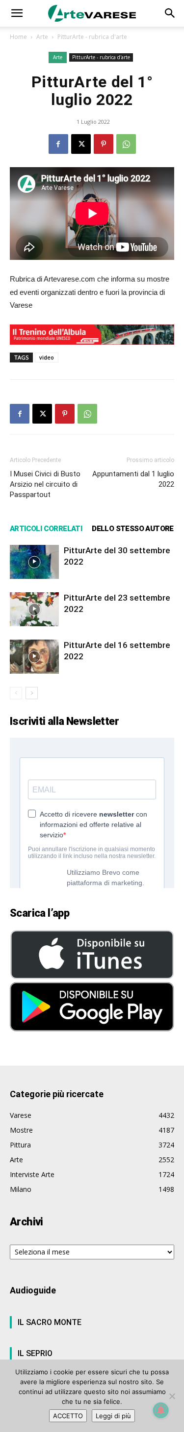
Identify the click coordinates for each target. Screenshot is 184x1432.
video (46, 357)
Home (18, 37)
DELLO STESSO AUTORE (133, 528)
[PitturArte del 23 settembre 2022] (34, 609)
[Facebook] (58, 144)
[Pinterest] (103, 144)
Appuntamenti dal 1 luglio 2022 (133, 479)
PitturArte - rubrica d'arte (92, 37)
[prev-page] (16, 693)
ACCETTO (68, 1416)
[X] (81, 144)
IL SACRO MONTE (49, 1322)
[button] (16, 13)
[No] (172, 1396)
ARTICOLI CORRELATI (46, 528)
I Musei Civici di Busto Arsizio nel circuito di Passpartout (45, 484)
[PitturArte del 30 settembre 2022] (34, 562)
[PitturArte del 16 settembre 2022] (34, 657)
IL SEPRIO (35, 1353)
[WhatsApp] (126, 144)
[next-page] (32, 693)
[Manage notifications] (161, 1410)
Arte (42, 37)
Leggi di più (113, 1416)
